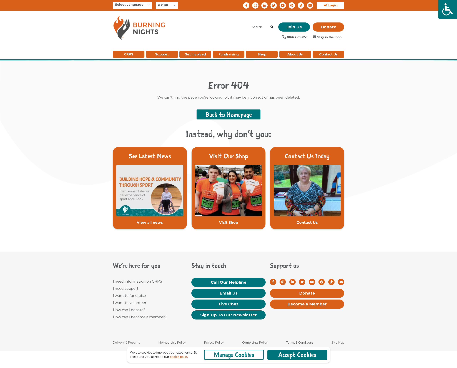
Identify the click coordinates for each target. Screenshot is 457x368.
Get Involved (195, 54)
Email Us (229, 293)
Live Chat (228, 304)
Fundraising (229, 54)
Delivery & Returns (126, 342)
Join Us (294, 27)
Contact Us (328, 54)
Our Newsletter (228, 315)
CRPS (128, 54)
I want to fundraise (129, 295)
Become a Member (307, 304)
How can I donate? (129, 310)
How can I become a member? (140, 317)
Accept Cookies (297, 355)
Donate (328, 27)
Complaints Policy (255, 342)
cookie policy (179, 357)
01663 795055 (296, 37)
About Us (295, 54)
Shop (262, 54)
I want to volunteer (129, 303)
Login (332, 5)
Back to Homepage (228, 114)
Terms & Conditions (299, 342)
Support (162, 54)
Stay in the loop (329, 37)
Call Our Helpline (228, 282)
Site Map (338, 342)
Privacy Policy (214, 342)
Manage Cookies (234, 355)
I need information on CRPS (137, 281)
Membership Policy (172, 342)
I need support (126, 288)
